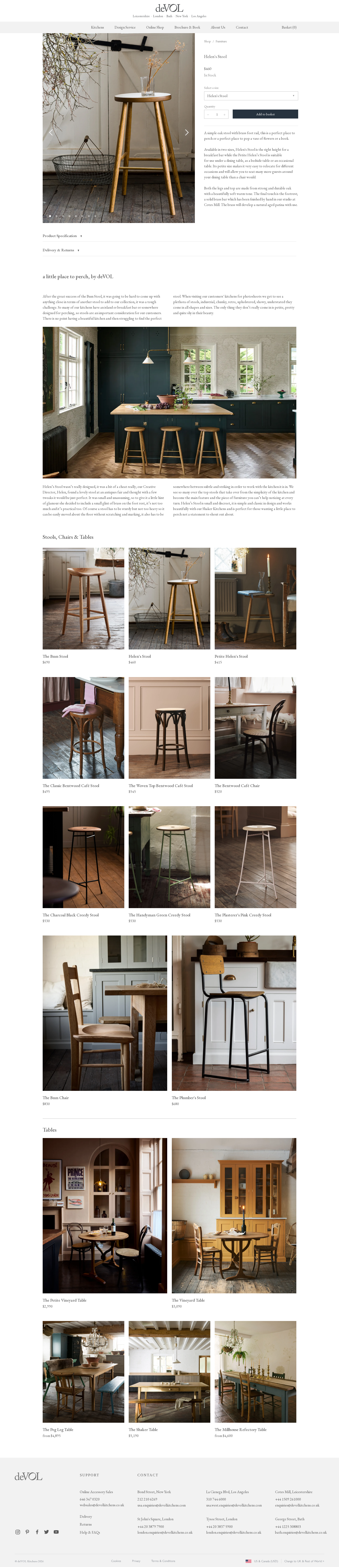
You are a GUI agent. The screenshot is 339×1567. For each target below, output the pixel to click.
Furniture (221, 41)
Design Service (125, 27)
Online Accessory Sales (96, 1491)
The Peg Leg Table (58, 1429)
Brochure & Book (187, 27)
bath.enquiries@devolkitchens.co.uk (301, 1532)
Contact (242, 27)
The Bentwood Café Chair (237, 785)
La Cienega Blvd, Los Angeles (227, 1491)
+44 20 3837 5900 (219, 1526)
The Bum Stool (55, 656)
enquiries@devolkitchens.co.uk (297, 1505)
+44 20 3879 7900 (150, 1526)
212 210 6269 (147, 1499)
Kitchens (97, 27)
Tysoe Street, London (221, 1519)
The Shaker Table (143, 1429)
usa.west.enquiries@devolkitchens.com (234, 1505)
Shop (207, 41)
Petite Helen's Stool (231, 656)
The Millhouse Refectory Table (241, 1429)
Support (89, 1475)
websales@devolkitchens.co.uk (102, 1505)
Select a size (211, 87)
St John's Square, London (155, 1519)
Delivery (86, 1516)
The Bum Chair (56, 1097)
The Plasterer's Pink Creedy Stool (243, 915)
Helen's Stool (140, 656)
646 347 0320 (90, 1499)
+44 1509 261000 (288, 1499)
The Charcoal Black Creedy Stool (71, 915)
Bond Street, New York (154, 1491)
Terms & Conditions (163, 1561)
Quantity (209, 106)
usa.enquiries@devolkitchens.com (161, 1505)
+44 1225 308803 (288, 1526)
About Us (218, 27)
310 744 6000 (216, 1499)
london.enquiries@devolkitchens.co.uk (165, 1532)
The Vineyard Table (188, 1300)
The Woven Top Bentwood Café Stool (161, 785)
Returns (86, 1524)
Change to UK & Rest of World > (304, 1561)
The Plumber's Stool (189, 1097)
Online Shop (155, 27)
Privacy (136, 1561)
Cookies (116, 1561)
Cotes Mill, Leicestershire (293, 1491)
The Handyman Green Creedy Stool (159, 915)
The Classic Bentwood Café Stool (71, 785)
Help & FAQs (90, 1532)
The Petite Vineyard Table (64, 1300)
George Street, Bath (289, 1519)
